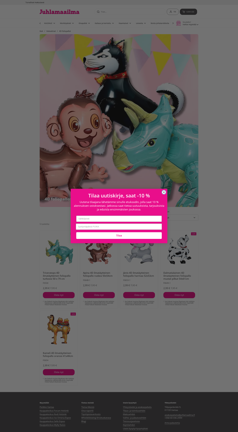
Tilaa (119, 235)
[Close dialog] (164, 192)
